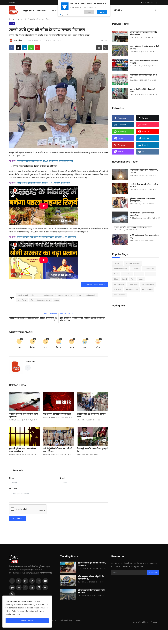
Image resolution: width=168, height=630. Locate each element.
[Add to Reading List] (105, 47)
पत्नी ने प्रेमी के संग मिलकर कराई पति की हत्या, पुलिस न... (57, 449)
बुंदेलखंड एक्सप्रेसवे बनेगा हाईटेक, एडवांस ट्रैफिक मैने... (91, 591)
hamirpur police (91, 295)
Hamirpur (150, 274)
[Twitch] (38, 587)
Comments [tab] (18, 470)
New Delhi (117, 289)
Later (89, 12)
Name (11, 478)
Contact (12, 2)
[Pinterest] (25, 587)
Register (150, 2)
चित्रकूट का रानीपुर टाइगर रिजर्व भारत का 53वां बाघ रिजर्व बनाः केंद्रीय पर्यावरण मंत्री (45, 161)
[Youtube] (45, 581)
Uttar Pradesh (149, 269)
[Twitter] (19, 581)
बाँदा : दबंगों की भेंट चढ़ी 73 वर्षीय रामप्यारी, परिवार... (142, 90)
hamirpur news (48, 295)
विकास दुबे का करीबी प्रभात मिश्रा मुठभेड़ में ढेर (92, 449)
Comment (13, 488)
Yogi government (131, 289)
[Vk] (45, 587)
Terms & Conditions (140, 622)
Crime (116, 279)
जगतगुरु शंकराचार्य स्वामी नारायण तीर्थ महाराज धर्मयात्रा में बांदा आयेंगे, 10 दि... (33, 319)
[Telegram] (19, 587)
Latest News (127, 274)
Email (62, 478)
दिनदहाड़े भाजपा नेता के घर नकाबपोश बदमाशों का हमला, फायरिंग (133, 227)
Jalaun (141, 279)
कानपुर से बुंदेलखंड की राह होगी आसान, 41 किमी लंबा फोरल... (144, 47)
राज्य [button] (52, 10)
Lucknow (139, 274)
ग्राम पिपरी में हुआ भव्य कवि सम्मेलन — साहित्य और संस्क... (144, 185)
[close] (48, 598)
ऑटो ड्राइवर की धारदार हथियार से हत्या (57, 414)
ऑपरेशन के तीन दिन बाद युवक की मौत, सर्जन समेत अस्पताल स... (143, 33)
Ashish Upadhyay (15, 454)
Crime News (133, 284)
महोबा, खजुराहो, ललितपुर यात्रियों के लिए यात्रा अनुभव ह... (91, 577)
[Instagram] (25, 581)
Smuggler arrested (43, 300)
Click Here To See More (93, 284)
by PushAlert (65, 15)
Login (142, 2)
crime (79, 295)
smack (56, 300)
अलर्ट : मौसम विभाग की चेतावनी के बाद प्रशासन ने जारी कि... (144, 61)
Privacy (154, 622)
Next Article (65, 313)
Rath (132, 279)
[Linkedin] (32, 587)
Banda (116, 274)
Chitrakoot (118, 263)
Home (11, 19)
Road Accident (147, 289)
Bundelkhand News (133, 263)
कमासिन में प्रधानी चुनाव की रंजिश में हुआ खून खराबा (23, 415)
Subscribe (153, 572)
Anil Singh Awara (15, 420)
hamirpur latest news (65, 295)
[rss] (12, 594)
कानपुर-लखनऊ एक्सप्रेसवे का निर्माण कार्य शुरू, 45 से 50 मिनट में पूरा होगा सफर (43, 183)
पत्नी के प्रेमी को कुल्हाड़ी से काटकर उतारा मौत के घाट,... (144, 236)
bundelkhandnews (120, 269)
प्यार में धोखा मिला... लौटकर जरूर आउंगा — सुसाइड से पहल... (143, 214)
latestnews (136, 269)
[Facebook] (12, 581)
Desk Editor (30, 361)
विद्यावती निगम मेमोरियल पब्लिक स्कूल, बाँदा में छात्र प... (143, 76)
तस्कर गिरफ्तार (22, 300)
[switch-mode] (157, 2)
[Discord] (12, 587)
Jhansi (124, 279)
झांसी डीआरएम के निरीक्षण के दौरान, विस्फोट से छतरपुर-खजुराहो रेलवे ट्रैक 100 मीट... (82, 319)
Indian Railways (119, 295)
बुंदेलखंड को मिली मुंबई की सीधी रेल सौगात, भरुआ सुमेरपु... (92, 564)
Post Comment (18, 518)
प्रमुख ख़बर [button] (27, 10)
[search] (156, 10)
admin (79, 420)
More (117, 10)
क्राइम (18, 19)
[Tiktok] (32, 581)
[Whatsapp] (38, 581)
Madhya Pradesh (148, 284)
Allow (102, 12)
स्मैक (31, 300)
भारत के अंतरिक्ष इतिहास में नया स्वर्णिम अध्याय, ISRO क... (144, 171)
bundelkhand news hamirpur (28, 295)
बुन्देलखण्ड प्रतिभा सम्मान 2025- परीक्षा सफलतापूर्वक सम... (142, 199)
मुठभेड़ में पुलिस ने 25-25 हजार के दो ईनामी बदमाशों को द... (22, 449)
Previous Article (50, 313)
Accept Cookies (27, 621)
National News (119, 284)
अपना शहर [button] (41, 10)
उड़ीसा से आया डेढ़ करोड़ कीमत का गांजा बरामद (91, 415)
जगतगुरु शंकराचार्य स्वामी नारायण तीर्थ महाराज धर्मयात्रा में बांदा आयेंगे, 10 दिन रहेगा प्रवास (46, 237)
